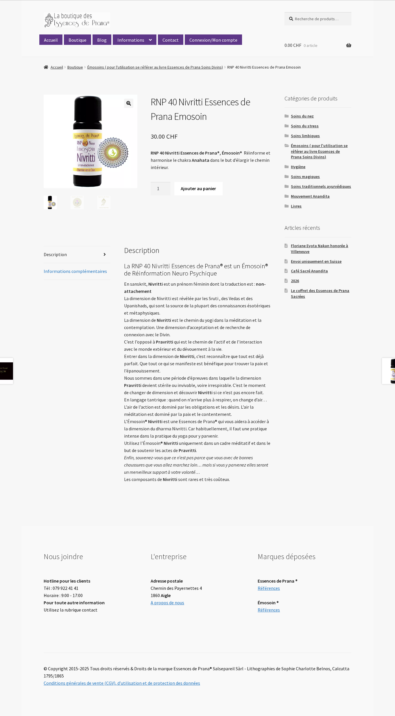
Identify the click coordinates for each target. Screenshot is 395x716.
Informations (130, 40)
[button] (128, 103)
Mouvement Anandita (310, 196)
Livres (296, 206)
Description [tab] (55, 254)
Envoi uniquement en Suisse (316, 261)
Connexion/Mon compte (213, 40)
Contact (171, 40)
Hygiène (298, 166)
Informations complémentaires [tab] (75, 271)
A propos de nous (167, 602)
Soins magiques (305, 176)
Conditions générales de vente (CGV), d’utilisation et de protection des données (122, 683)
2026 (295, 280)
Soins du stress (305, 125)
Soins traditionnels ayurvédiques (321, 186)
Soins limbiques (305, 135)
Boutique (77, 40)
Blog (102, 40)
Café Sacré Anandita (309, 270)
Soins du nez (302, 116)
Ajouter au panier (198, 188)
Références (269, 588)
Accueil (51, 40)
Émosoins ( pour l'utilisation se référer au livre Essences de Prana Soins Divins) (155, 67)
